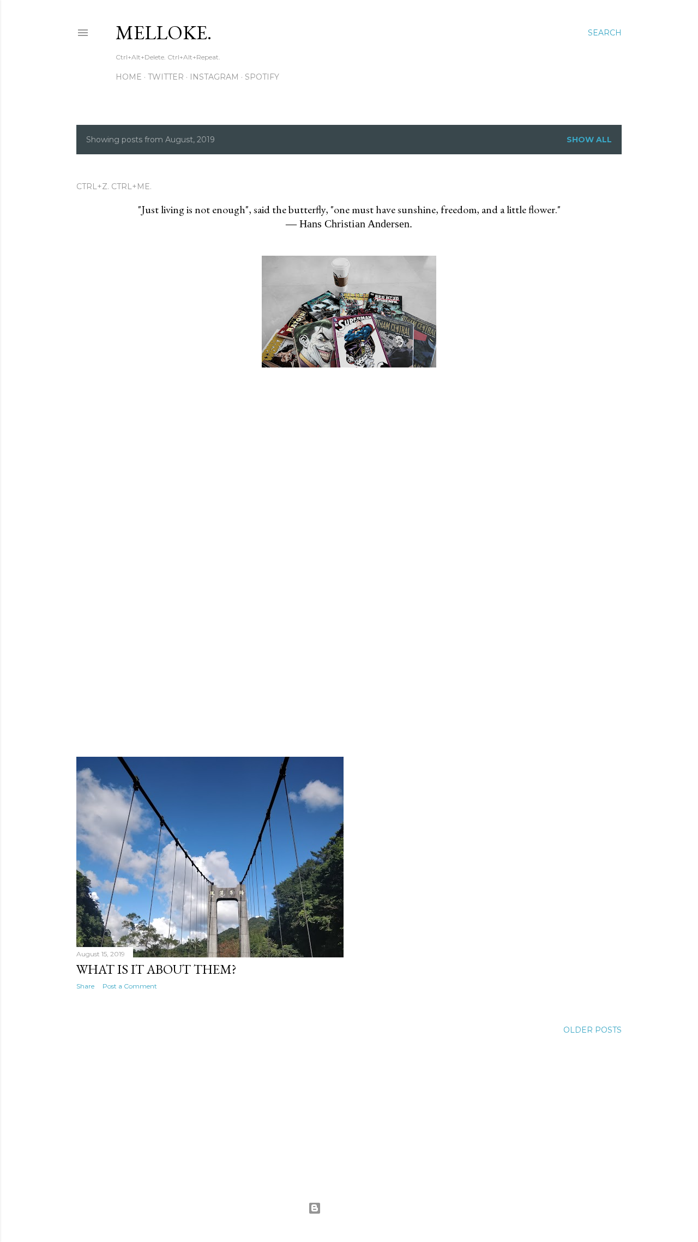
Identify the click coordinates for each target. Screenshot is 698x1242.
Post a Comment (130, 986)
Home (129, 77)
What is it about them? (156, 969)
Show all (589, 139)
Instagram (214, 77)
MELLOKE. (164, 32)
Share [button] (85, 986)
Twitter (166, 77)
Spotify (262, 77)
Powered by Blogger (358, 1208)
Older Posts (592, 1030)
